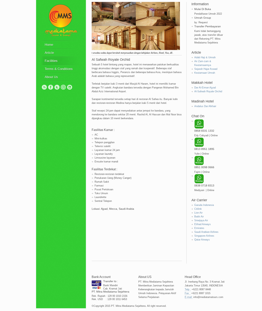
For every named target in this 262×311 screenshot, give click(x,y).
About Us (51, 77)
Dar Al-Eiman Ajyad (205, 87)
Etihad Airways (202, 224)
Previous (96, 26)
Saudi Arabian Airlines (206, 231)
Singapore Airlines (204, 235)
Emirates (199, 228)
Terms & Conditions (59, 69)
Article (49, 53)
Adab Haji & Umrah (205, 57)
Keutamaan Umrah (204, 72)
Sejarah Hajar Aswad (205, 68)
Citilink (198, 208)
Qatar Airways (202, 239)
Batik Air (199, 216)
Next (177, 26)
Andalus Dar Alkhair (205, 106)
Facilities (51, 61)
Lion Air (198, 212)
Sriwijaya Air (201, 220)
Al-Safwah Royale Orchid (208, 91)
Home (49, 45)
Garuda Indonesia (204, 205)
